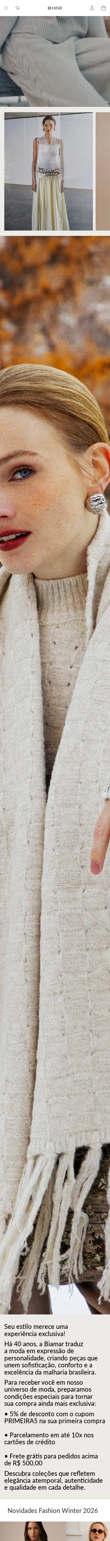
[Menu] (6, 8)
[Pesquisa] (17, 8)
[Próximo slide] (100, 171)
